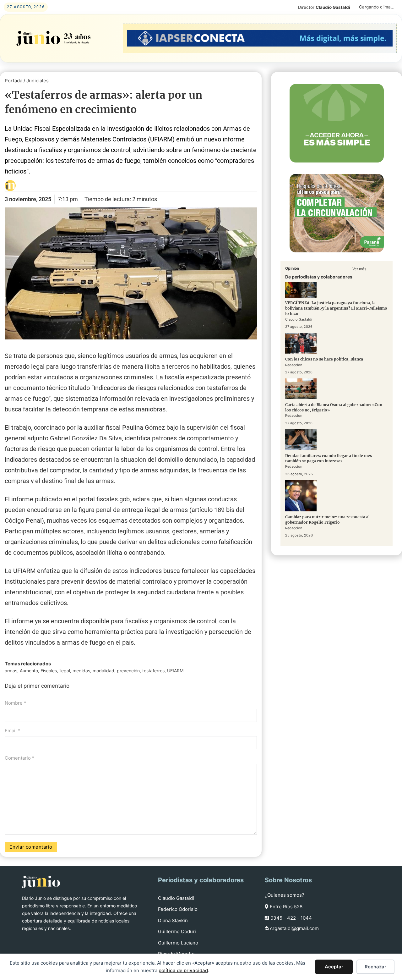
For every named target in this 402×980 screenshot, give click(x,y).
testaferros (153, 670)
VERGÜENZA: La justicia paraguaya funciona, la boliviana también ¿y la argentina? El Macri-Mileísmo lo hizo (336, 308)
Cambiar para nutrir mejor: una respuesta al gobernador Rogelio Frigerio (327, 520)
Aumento (29, 670)
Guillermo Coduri (177, 931)
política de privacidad (183, 970)
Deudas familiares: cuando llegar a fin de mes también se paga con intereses (328, 458)
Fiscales (49, 670)
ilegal (64, 670)
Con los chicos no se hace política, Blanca (324, 359)
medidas (81, 670)
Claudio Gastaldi (176, 898)
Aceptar (334, 967)
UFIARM (175, 670)
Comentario (20, 758)
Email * (12, 731)
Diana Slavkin (173, 920)
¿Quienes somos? (284, 895)
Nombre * (15, 703)
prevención (128, 670)
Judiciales (37, 81)
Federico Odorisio (178, 909)
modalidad (103, 670)
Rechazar (375, 967)
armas (11, 670)
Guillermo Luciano (178, 943)
